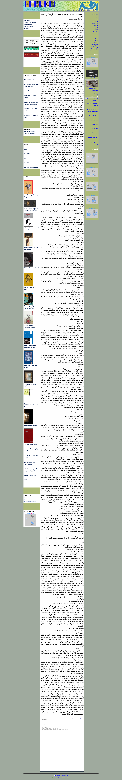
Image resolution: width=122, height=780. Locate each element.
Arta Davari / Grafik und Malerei (94, 214)
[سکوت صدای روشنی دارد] (28, 443)
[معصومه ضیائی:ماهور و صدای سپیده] (28, 266)
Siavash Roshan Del (94, 187)
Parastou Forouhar (94, 201)
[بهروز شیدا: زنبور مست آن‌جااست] (28, 363)
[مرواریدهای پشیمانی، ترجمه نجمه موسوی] (28, 245)
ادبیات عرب (95, 31)
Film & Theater (28, 26)
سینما (96, 29)
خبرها (96, 40)
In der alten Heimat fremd (31, 91)
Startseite (27, 20)
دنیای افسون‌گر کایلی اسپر (94, 63)
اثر (24, 497)
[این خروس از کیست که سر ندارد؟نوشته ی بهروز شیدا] (30, 206)
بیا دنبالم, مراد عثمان (94, 173)
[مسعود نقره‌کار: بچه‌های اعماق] (28, 286)
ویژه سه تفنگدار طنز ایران (31, 167)
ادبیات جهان (95, 32)
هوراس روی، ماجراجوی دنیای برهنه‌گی (33, 521)
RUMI (25, 480)
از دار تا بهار (95, 124)
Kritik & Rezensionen (30, 22)
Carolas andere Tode (30, 475)
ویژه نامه (96, 42)
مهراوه (25, 149)
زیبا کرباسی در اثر (93, 93)
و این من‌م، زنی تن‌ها (93, 137)
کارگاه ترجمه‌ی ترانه (93, 77)
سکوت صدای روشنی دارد (30, 444)
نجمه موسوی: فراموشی (30, 425)
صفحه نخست (94, 14)
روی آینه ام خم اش (93, 115)
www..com (30, 513)
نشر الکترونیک (94, 46)
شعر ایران (95, 21)
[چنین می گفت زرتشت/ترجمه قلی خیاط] (28, 226)
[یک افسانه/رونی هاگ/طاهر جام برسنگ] (28, 193)
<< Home (44, 768)
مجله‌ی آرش (27, 153)
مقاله (96, 17)
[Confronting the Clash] (28, 304)
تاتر (97, 27)
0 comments (44, 719)
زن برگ (96, 36)
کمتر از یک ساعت (93, 120)
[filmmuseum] (31, 43)
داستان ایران (95, 19)
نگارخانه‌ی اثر (95, 48)
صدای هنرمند (95, 44)
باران (25, 158)
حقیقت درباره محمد (93, 132)
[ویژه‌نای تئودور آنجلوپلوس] (92, 87)
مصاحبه (96, 38)
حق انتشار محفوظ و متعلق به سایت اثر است (74, 718)
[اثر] (24, 500)
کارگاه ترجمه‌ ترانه (93, 49)
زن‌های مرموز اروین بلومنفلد (94, 159)
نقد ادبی (96, 25)
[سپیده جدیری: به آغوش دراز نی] (28, 402)
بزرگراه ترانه (95, 23)
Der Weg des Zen (29, 79)
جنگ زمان (26, 162)
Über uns (26, 28)
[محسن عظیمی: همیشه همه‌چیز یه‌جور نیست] (28, 343)
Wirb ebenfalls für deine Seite (30, 501)
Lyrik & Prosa (28, 24)
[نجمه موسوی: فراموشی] (28, 423)
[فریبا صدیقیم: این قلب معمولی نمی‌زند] (28, 324)
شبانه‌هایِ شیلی (94, 128)
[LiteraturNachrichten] (31, 49)
